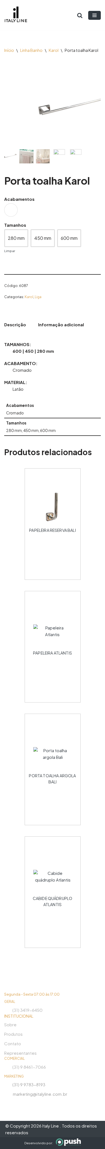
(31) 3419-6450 (27, 1010)
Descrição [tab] (15, 324)
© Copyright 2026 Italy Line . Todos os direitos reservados (51, 1129)
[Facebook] (17, 1103)
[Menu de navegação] (94, 15)
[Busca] (80, 15)
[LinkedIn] (27, 1103)
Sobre (10, 1024)
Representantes (20, 1053)
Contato (12, 1043)
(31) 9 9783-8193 (28, 1084)
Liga (38, 297)
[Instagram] (7, 1103)
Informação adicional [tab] (61, 324)
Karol (54, 50)
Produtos (13, 1034)
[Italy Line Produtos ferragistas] (15, 15)
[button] (94, 107)
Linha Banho (31, 50)
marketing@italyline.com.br (40, 1094)
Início (9, 50)
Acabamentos (19, 199)
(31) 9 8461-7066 (29, 1067)
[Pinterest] (37, 1103)
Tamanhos (15, 225)
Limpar (9, 251)
